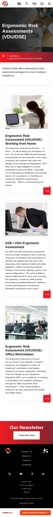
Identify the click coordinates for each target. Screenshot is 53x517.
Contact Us (26, 451)
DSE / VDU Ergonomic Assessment (22, 245)
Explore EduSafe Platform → (35, 512)
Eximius (31, 503)
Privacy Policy (26, 482)
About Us (26, 456)
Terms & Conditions (27, 485)
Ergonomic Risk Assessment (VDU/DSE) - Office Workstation (24, 350)
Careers (26, 460)
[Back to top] (45, 450)
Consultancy (14, 56)
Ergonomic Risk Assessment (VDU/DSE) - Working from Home (24, 139)
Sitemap (26, 492)
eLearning (26, 464)
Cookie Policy (26, 488)
